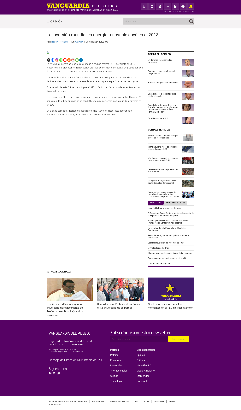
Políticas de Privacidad (119, 401)
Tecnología (116, 381)
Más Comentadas (175, 202)
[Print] (69, 60)
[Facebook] (151, 6)
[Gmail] (73, 60)
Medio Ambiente (146, 370)
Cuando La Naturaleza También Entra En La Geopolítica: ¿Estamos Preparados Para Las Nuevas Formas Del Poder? (163, 108)
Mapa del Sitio (98, 401)
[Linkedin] (81, 60)
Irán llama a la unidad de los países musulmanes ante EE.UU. (163, 159)
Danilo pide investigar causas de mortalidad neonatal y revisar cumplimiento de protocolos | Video (163, 194)
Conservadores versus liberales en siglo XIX (167, 258)
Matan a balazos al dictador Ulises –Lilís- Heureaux (170, 253)
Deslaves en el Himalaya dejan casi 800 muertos (163, 170)
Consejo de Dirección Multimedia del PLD (76, 360)
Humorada (142, 381)
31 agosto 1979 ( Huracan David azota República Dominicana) (162, 182)
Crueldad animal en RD (158, 118)
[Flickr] (175, 6)
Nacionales (116, 365)
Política (114, 355)
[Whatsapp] (60, 60)
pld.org (172, 401)
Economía (115, 360)
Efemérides (143, 375)
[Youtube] (65, 60)
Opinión (79, 41)
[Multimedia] (183, 6)
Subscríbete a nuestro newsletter (140, 332)
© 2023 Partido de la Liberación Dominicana (68, 401)
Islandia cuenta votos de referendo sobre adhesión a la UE (163, 148)
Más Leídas (156, 202)
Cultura (114, 375)
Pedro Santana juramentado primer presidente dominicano (168, 236)
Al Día (146, 401)
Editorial (141, 360)
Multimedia (159, 401)
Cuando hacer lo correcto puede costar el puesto (162, 95)
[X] (48, 60)
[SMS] (77, 60)
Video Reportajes (146, 349)
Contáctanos (55, 404)
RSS (136, 401)
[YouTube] (159, 6)
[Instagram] (56, 60)
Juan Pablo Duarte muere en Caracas (164, 208)
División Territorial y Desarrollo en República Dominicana (167, 229)
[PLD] (190, 6)
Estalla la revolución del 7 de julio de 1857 (166, 243)
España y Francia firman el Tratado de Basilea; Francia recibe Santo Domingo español (168, 222)
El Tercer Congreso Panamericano (163, 82)
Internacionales (118, 370)
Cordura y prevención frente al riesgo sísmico (161, 72)
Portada (114, 349)
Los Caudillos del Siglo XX (159, 263)
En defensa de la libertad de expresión (160, 61)
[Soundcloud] (167, 6)
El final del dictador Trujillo (159, 248)
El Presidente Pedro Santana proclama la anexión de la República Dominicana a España (171, 214)
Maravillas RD (144, 365)
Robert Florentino (59, 41)
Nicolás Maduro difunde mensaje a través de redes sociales (163, 136)
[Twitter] (144, 6)
